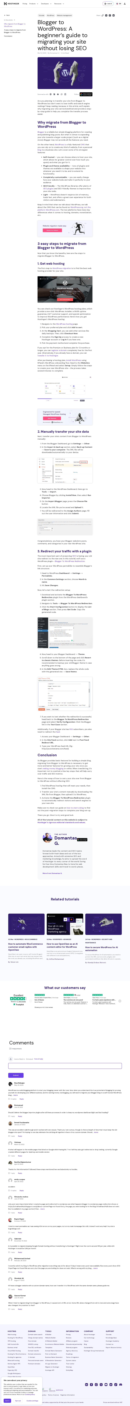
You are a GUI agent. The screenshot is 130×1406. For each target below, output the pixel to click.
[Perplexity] (65, 94)
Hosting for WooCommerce (17, 1354)
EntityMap (69, 1370)
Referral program (71, 1347)
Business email (12, 1347)
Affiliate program (71, 1341)
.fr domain (31, 1357)
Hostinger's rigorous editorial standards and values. (62, 822)
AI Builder (48, 1334)
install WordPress (73, 360)
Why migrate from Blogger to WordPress (14, 25)
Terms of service (53, 1395)
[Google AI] (58, 94)
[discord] (120, 1384)
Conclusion (8, 36)
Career (86, 1341)
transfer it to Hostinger (48, 355)
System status (71, 1360)
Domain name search (35, 1334)
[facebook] (91, 1384)
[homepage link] (11, 3)
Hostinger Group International (94, 1351)
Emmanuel (29, 1059)
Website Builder (50, 1338)
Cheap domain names (35, 1338)
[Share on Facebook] (110, 15)
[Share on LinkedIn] (113, 15)
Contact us (109, 1344)
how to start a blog (75, 808)
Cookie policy (30, 1394)
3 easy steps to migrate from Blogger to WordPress (15, 31)
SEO (74, 556)
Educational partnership (74, 1344)
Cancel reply (38, 1059)
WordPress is (60, 144)
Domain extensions (34, 1354)
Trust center (70, 1364)
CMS (83, 144)
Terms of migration (72, 1357)
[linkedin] (86, 1384)
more (16, 1095)
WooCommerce (31, 939)
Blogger (41, 132)
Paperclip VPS (12, 1370)
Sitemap (69, 1367)
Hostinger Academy (112, 1341)
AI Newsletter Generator (53, 1360)
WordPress (50, 15)
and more (59, 1390)
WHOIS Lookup (33, 1344)
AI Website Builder (51, 1341)
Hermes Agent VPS (14, 1364)
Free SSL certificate (34, 1347)
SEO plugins (48, 188)
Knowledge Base (111, 1338)
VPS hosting (12, 1341)
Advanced (67, 939)
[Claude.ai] (54, 94)
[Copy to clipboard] (102, 15)
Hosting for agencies (14, 1357)
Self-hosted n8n (13, 1344)
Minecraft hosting (14, 1360)
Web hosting (12, 1334)
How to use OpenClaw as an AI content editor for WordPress (62, 945)
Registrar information (68, 1395)
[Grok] (61, 94)
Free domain (32, 1341)
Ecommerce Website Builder (54, 1344)
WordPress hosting (64, 324)
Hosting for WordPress (15, 1338)
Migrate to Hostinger (52, 1367)
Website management (64, 15)
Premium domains (34, 1364)
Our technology (89, 1338)
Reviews (68, 1338)
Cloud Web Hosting (14, 1351)
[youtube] (106, 1384)
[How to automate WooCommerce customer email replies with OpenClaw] (26, 924)
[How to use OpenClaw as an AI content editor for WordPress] (65, 924)
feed (57, 732)
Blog (85, 1344)
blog (39, 150)
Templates (48, 1347)
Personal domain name (35, 1360)
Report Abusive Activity (113, 1347)
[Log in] (125, 3)
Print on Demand (51, 1354)
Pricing (25, 4)
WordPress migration (62, 268)
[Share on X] (106, 15)
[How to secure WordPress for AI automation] (103, 924)
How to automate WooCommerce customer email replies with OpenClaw (25, 947)
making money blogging (53, 768)
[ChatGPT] (50, 94)
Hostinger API (49, 1370)
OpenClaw (11, 1367)
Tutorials (41, 15)
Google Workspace (14, 1373)
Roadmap (69, 1354)
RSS (71, 729)
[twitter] (101, 1384)
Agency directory (72, 1351)
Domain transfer (33, 1351)
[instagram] (96, 1384)
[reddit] (111, 1384)
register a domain (59, 350)
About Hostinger (89, 1334)
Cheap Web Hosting (14, 1377)
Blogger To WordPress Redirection (70, 561)
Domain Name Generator (53, 1351)
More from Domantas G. (52, 873)
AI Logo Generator (51, 1364)
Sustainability (88, 1347)
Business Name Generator (54, 1357)
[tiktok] (115, 1384)
